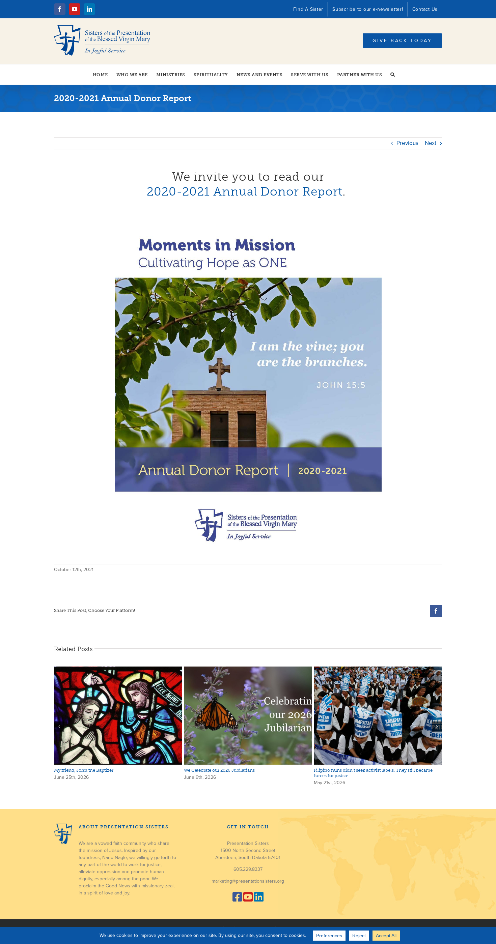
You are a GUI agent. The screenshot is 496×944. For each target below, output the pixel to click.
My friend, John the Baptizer (83, 770)
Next (430, 143)
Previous (407, 143)
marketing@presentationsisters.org (248, 881)
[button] (392, 74)
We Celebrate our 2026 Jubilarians (219, 770)
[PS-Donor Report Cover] (248, 214)
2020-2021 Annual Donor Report (244, 191)
